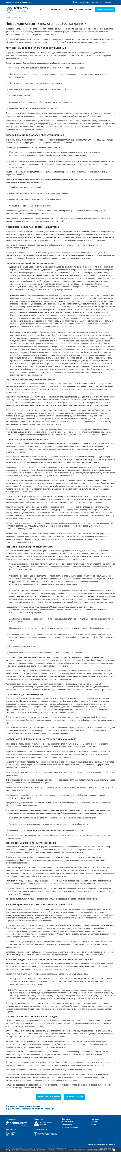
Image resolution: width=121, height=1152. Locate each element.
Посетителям (68, 9)
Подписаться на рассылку (106, 1140)
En (114, 2)
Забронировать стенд (105, 9)
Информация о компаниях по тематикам (101, 1144)
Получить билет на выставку (48, 1097)
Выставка (43, 9)
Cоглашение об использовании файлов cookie (89, 1150)
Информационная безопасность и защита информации (30, 1109)
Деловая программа (84, 9)
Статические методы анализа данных (23, 1106)
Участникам (55, 9)
